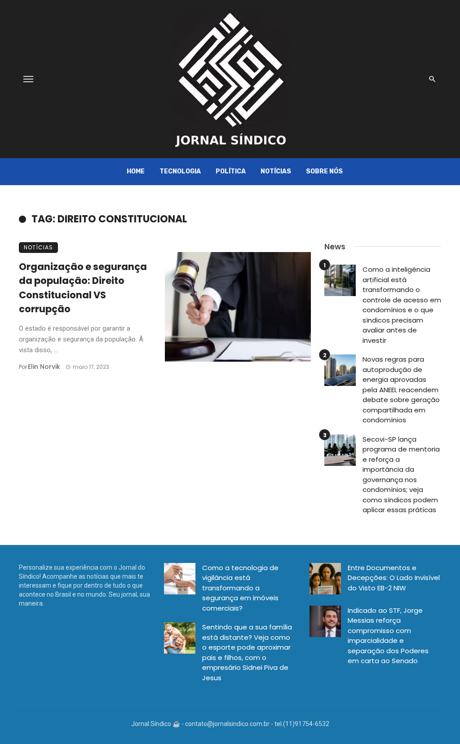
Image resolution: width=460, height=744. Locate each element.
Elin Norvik (44, 366)
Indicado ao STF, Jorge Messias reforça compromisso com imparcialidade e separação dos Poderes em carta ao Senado (388, 636)
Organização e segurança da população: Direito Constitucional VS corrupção (83, 288)
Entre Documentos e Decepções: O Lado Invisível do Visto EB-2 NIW (394, 578)
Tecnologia (180, 171)
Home (136, 171)
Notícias (276, 171)
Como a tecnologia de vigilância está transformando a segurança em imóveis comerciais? (240, 588)
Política (231, 171)
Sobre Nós (324, 171)
